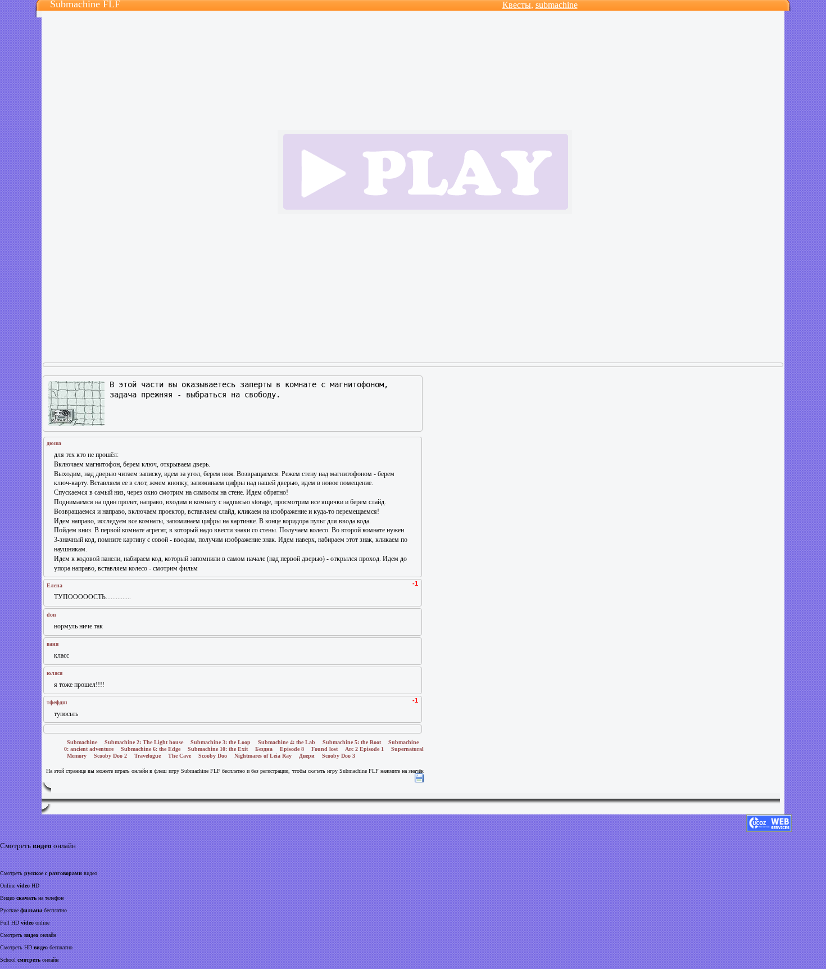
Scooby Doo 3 (338, 756)
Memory (77, 756)
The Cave (179, 756)
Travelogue (147, 756)
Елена (54, 585)
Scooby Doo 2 (110, 756)
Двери (307, 756)
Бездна (264, 749)
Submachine (82, 742)
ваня (52, 644)
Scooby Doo (212, 756)
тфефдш (57, 702)
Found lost (324, 749)
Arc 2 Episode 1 (364, 749)
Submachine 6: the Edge (150, 749)
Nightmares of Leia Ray (263, 756)
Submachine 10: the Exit (218, 749)
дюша (54, 443)
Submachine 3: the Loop (220, 742)
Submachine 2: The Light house (144, 742)
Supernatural (407, 749)
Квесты (516, 5)
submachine (556, 5)
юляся (54, 673)
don (51, 615)
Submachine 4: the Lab (286, 742)
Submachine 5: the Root (352, 742)
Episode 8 (292, 749)
